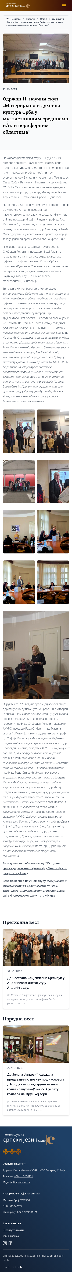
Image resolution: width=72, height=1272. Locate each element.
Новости (30, 19)
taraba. (19, 1267)
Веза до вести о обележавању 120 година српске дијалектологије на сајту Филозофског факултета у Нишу (35, 869)
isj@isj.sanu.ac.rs (20, 1182)
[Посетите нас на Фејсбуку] (10, 1243)
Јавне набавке (11, 1236)
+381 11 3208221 (23, 1176)
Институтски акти (13, 1230)
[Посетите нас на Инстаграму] (5, 1243)
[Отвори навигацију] (64, 5)
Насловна (15, 19)
